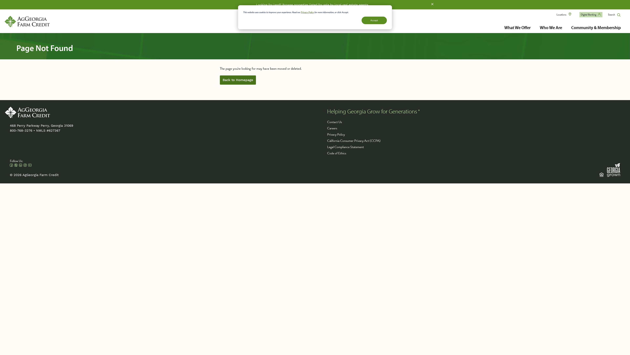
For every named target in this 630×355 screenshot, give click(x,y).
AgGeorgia (27, 21)
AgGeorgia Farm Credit (27, 112)
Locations (561, 15)
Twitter (15, 165)
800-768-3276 (21, 130)
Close (432, 4)
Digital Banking (588, 15)
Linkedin (20, 165)
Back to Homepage (238, 80)
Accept (374, 20)
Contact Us (334, 121)
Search (611, 15)
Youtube (30, 165)
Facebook (11, 165)
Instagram (25, 165)
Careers (332, 128)
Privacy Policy (307, 12)
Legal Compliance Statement (345, 146)
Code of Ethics (336, 153)
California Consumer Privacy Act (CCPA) (353, 140)
